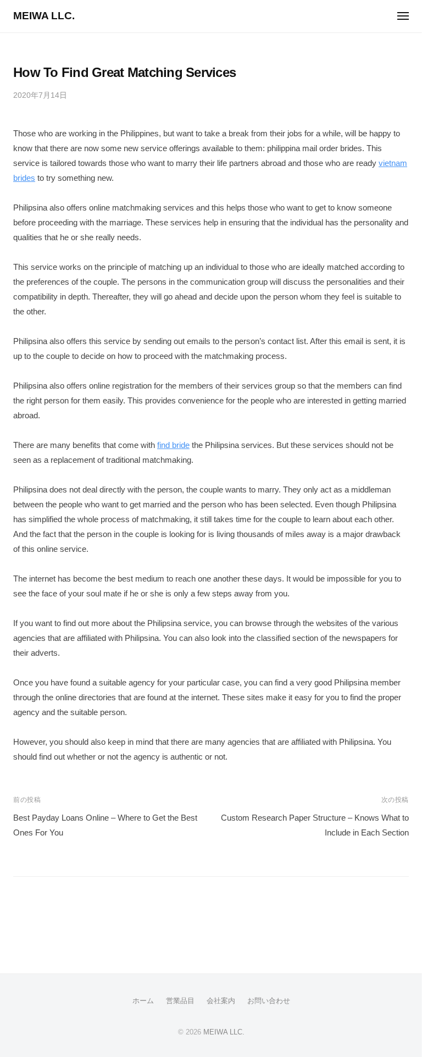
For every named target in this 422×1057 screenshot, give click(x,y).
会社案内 (221, 1001)
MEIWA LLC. (44, 15)
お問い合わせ (268, 1001)
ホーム (143, 1001)
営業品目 (180, 1001)
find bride (173, 445)
